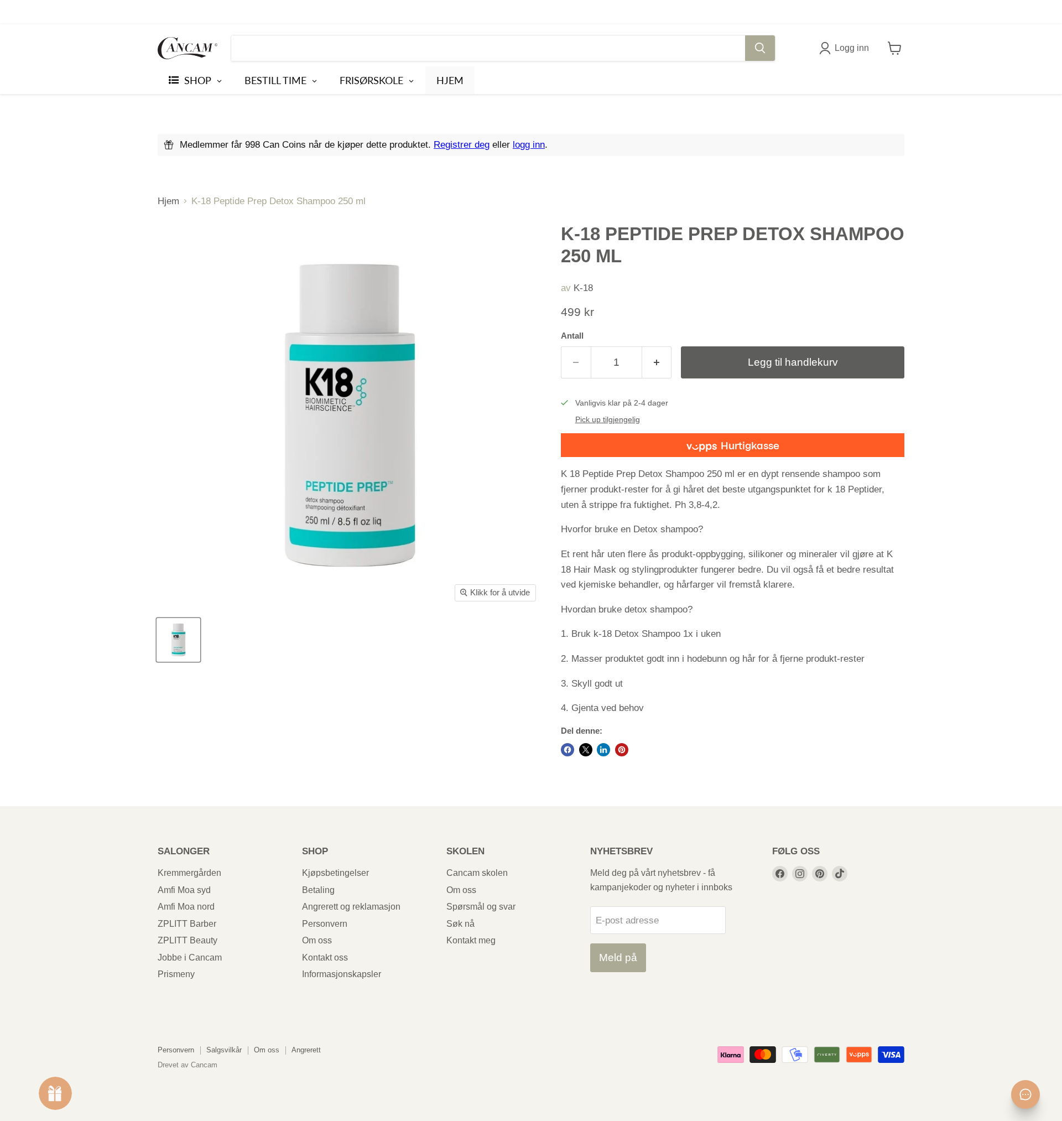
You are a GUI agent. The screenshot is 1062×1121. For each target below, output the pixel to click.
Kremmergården (189, 873)
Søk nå (460, 923)
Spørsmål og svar (481, 906)
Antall (572, 335)
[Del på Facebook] (567, 749)
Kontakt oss (325, 957)
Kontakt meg (471, 940)
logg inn (529, 144)
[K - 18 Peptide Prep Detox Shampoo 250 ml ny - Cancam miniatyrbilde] (178, 640)
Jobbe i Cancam (190, 957)
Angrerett (306, 1050)
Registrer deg (462, 144)
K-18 (583, 288)
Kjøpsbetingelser (335, 873)
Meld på (618, 957)
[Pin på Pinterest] (621, 749)
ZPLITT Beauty (187, 940)
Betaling (318, 890)
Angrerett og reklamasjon (351, 906)
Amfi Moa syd (184, 890)
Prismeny (176, 974)
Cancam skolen (477, 873)
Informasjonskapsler (341, 974)
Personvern (324, 923)
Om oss (317, 940)
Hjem (168, 201)
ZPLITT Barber (187, 923)
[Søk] (760, 48)
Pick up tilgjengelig (607, 420)
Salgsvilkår (224, 1050)
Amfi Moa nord (186, 906)
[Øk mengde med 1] (657, 362)
